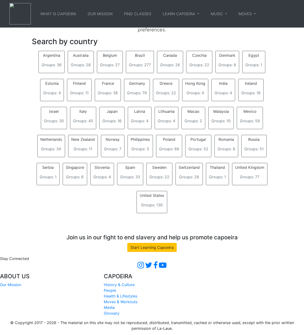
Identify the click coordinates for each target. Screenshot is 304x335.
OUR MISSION (100, 13)
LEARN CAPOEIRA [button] (179, 13)
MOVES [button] (245, 13)
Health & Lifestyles (120, 296)
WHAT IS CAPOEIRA (58, 13)
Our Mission (10, 284)
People (110, 290)
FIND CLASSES (137, 13)
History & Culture (119, 284)
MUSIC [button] (217, 13)
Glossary (111, 313)
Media (109, 307)
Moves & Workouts (121, 301)
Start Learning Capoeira (152, 247)
